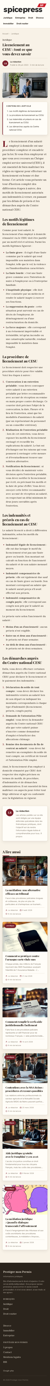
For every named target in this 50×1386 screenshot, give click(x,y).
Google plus (8, 1371)
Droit (30, 17)
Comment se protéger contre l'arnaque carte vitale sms (22, 957)
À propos (8, 1347)
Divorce (40, 17)
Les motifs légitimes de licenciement (25, 111)
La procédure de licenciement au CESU (26, 115)
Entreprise (20, 17)
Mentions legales (12, 1357)
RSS (5, 1362)
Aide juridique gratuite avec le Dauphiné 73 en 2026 (21, 1154)
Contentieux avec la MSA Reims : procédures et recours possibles (24, 1089)
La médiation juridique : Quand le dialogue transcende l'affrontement (21, 1222)
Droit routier (22, 23)
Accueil (5, 34)
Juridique (7, 17)
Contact (7, 1352)
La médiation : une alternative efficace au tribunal (22, 891)
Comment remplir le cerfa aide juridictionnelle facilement (23, 1023)
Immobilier (8, 23)
